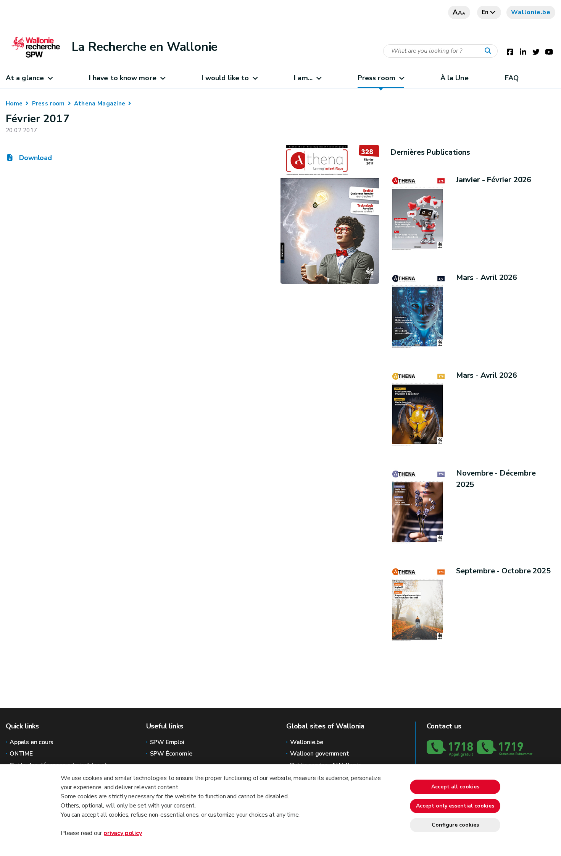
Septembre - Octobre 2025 (503, 571)
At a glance (25, 78)
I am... (303, 78)
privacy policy (122, 833)
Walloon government (319, 753)
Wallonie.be (531, 12)
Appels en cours (31, 742)
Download (35, 157)
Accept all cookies (455, 786)
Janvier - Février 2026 (493, 180)
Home (14, 103)
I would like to (225, 78)
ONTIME (21, 753)
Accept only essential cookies (455, 805)
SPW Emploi (167, 742)
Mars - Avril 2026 (486, 277)
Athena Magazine (100, 103)
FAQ (512, 78)
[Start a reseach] (490, 51)
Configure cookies (455, 824)
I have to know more (122, 78)
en (485, 12)
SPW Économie (171, 753)
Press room (376, 78)
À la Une (454, 78)
